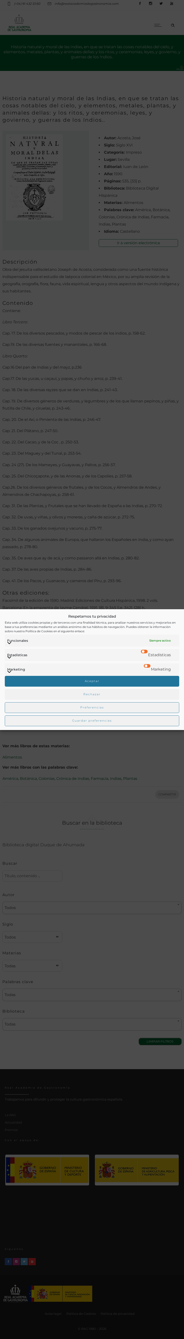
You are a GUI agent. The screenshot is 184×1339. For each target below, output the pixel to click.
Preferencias (92, 707)
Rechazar (92, 694)
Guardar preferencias (92, 720)
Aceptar (92, 681)
